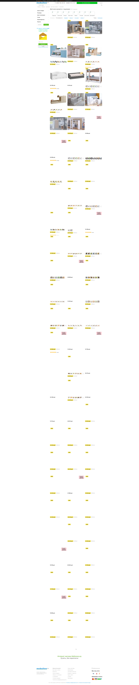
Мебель (43, 6)
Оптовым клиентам (72, 671)
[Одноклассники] (99, 673)
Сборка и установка (57, 674)
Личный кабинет (101, 3)
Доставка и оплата (50, 0)
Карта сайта (70, 674)
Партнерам (70, 678)
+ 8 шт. (101, 253)
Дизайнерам (70, 669)
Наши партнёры (71, 668)
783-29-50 (62, 3)
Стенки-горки (59, 15)
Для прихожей (92, 15)
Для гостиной (87, 15)
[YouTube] (96, 673)
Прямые (76, 15)
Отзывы (69, 676)
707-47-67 (73, 3)
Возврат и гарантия (72, 673)
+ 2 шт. (101, 86)
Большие (65, 15)
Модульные (54, 15)
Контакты (44, 0)
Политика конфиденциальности (59, 679)
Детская (48, 6)
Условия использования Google (84, 682)
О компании (55, 676)
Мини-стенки (70, 15)
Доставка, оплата (56, 669)
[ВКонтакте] (93, 673)
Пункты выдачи (56, 673)
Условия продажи (56, 678)
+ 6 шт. (65, 325)
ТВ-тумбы (81, 15)
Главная (38, 6)
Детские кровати (54, 6)
